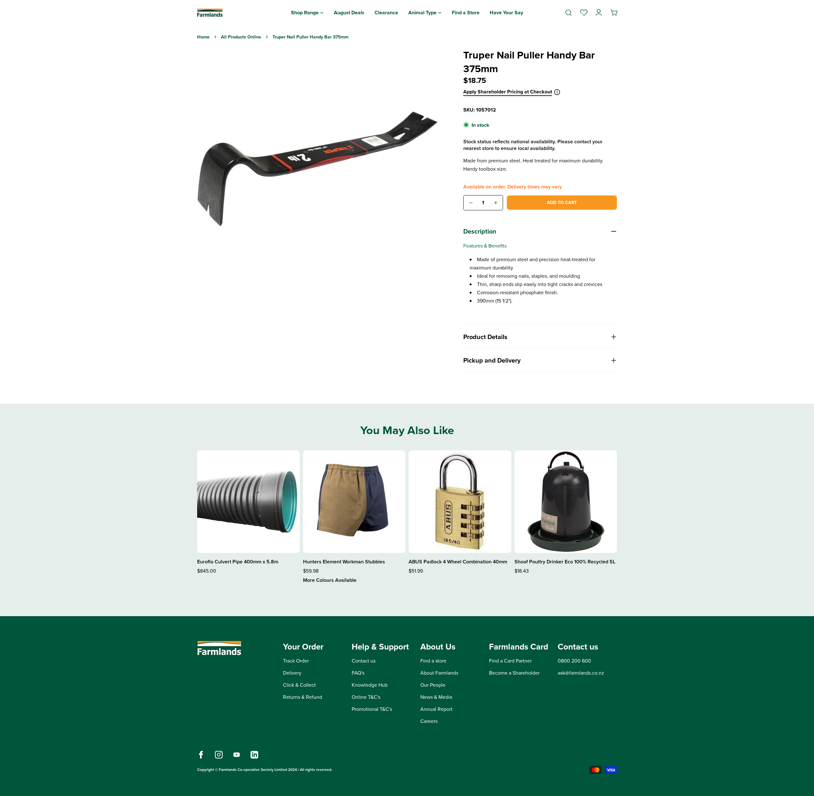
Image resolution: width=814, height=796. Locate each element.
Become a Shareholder (514, 673)
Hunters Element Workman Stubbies (344, 561)
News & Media (436, 697)
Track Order (296, 660)
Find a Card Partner (510, 660)
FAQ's (358, 673)
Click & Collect (299, 685)
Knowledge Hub (370, 685)
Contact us (364, 660)
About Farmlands (439, 673)
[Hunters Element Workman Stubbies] (354, 501)
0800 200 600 (574, 660)
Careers (429, 721)
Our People (432, 685)
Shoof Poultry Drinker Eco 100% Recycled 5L (564, 561)
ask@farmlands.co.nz (581, 673)
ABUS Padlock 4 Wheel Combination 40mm (458, 561)
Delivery (292, 673)
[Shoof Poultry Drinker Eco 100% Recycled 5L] (565, 501)
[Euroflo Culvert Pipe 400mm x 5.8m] (248, 501)
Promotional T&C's (372, 709)
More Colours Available (329, 580)
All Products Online (241, 36)
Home (203, 36)
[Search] (568, 12)
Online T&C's (366, 697)
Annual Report (436, 709)
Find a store (433, 660)
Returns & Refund (302, 697)
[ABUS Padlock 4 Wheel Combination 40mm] (460, 501)
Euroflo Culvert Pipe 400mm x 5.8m (237, 561)
